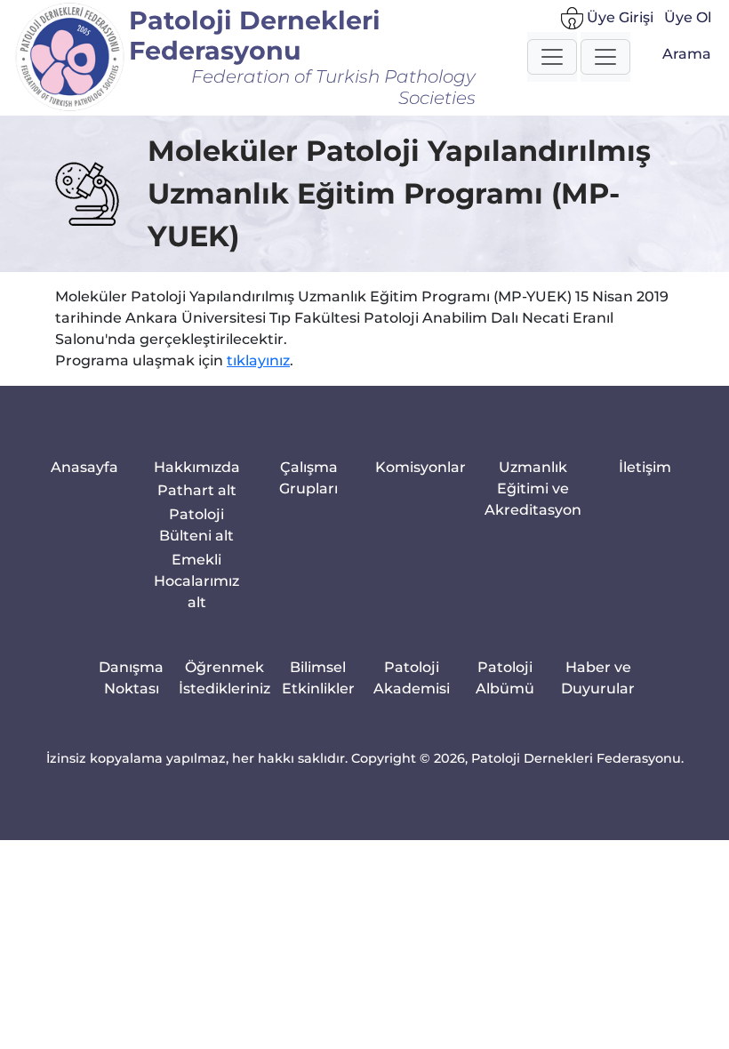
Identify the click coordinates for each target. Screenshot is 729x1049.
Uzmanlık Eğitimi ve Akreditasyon (533, 488)
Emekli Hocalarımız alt (196, 581)
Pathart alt (196, 489)
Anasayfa (84, 467)
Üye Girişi (618, 17)
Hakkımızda (197, 467)
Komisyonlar (420, 467)
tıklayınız (258, 360)
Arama (686, 53)
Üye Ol (687, 17)
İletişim (645, 467)
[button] (552, 57)
